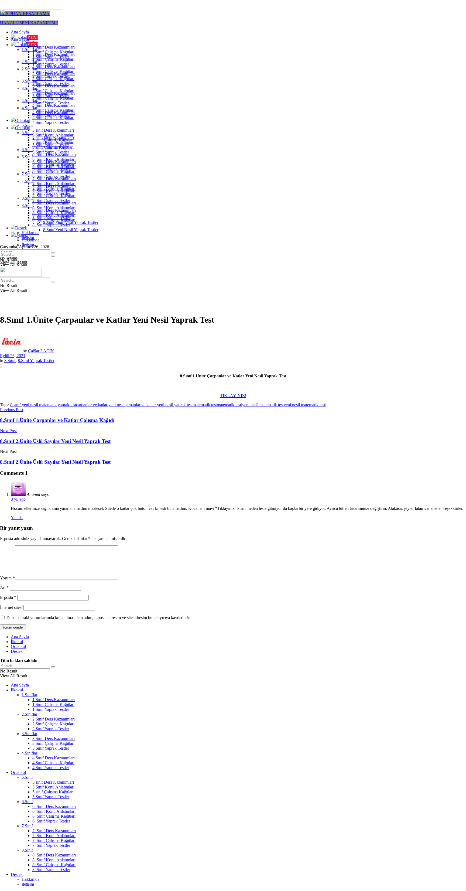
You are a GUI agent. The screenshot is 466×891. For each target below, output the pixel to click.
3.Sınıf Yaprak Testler (50, 103)
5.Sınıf (27, 132)
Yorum (7, 578)
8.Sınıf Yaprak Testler (36, 360)
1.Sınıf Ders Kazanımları (53, 47)
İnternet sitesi (11, 607)
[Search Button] (53, 256)
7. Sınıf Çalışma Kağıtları (54, 195)
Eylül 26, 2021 (12, 355)
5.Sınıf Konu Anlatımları (53, 142)
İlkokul (26, 44)
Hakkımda (30, 232)
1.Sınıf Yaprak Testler (50, 64)
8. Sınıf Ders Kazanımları (54, 210)
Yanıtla (17, 517)
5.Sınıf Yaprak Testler (50, 152)
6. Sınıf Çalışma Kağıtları (54, 171)
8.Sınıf (27, 198)
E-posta (8, 597)
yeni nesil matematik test (263, 404)
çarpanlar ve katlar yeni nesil (100, 404)
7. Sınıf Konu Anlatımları (54, 191)
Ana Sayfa (20, 32)
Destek (21, 228)
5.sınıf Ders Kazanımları (53, 130)
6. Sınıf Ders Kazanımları (54, 161)
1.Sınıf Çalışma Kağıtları (53, 59)
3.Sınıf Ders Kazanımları (53, 93)
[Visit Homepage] (31, 23)
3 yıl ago (18, 499)
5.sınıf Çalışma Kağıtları (53, 147)
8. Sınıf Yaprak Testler (51, 225)
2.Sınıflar (29, 69)
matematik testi (229, 404)
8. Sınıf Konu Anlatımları (54, 215)
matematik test (205, 404)
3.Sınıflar (29, 88)
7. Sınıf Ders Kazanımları (54, 186)
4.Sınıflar (29, 107)
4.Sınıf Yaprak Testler (50, 122)
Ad (4, 587)
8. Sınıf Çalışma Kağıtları (54, 220)
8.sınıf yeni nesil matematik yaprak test (43, 404)
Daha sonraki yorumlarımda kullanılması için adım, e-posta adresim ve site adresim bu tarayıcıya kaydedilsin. (98, 617)
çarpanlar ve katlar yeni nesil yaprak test (159, 404)
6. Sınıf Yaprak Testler (51, 176)
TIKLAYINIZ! (233, 395)
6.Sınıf (27, 149)
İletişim (28, 245)
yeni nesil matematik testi (305, 404)
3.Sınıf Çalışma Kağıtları (53, 98)
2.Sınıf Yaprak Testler (50, 83)
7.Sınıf (27, 174)
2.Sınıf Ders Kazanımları (53, 73)
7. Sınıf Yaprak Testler (51, 200)
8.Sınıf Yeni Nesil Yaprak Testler (70, 229)
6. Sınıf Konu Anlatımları (54, 166)
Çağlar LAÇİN (41, 351)
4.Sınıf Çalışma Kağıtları (53, 117)
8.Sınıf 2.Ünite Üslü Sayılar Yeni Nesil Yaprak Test (55, 462)
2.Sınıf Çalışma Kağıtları (53, 78)
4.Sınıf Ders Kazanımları (53, 112)
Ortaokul (22, 120)
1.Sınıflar (29, 49)
